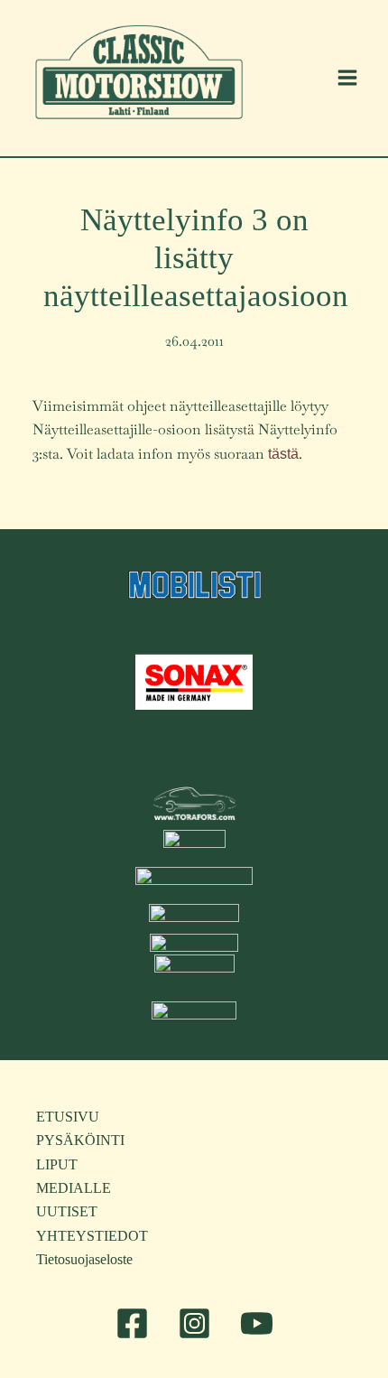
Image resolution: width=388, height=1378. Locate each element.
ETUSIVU (67, 1116)
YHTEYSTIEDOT (92, 1235)
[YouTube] (256, 1323)
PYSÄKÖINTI (80, 1140)
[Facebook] (132, 1323)
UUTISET (66, 1211)
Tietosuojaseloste (84, 1259)
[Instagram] (194, 1323)
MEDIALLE (73, 1188)
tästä (283, 453)
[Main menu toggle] (347, 77)
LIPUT (57, 1164)
